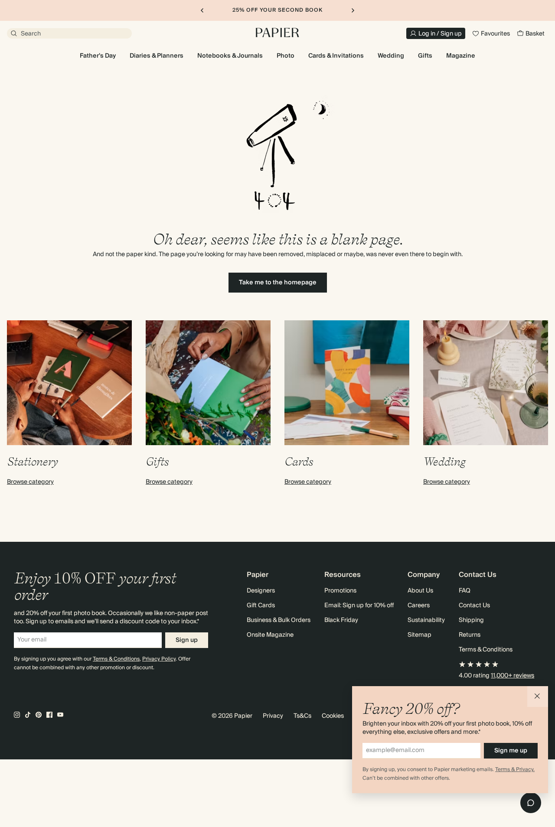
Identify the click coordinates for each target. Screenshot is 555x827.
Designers (261, 591)
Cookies (333, 716)
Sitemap (419, 635)
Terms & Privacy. (515, 769)
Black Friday (341, 620)
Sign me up (510, 751)
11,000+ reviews (512, 676)
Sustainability (426, 620)
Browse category (30, 482)
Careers (419, 605)
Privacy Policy (159, 659)
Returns (469, 635)
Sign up (187, 640)
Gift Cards (261, 605)
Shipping (471, 620)
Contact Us (474, 605)
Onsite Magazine (270, 635)
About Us (420, 591)
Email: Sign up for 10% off (359, 605)
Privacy (273, 716)
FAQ (464, 591)
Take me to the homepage (278, 282)
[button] (537, 696)
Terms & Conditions (116, 659)
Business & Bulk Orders (278, 620)
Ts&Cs (302, 716)
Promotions (340, 591)
